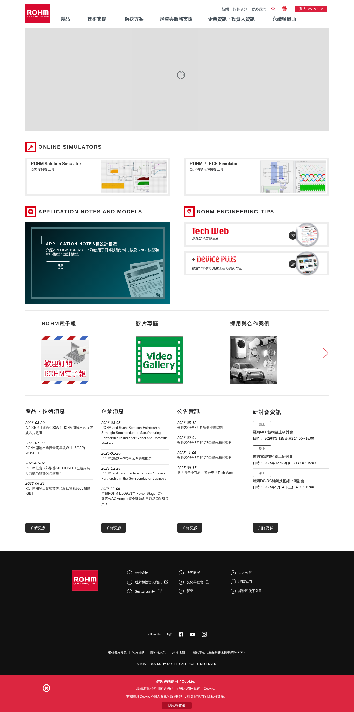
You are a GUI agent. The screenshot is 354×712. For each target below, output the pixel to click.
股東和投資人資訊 (148, 582)
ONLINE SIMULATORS (70, 147)
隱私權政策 (158, 652)
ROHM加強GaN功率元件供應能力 (126, 458)
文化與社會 (195, 582)
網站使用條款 (117, 652)
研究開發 (193, 572)
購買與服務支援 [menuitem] (176, 19)
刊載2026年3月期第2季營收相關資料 (204, 458)
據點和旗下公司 (250, 591)
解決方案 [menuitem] (134, 19)
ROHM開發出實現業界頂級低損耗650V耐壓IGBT (57, 491)
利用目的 (138, 652)
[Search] (273, 8)
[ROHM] (37, 15)
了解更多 (38, 527)
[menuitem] (282, 19)
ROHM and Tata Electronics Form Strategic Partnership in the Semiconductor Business (134, 475)
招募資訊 (240, 9)
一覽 (58, 266)
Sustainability (145, 591)
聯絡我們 (259, 9)
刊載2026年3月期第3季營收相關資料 (204, 443)
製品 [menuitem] (65, 19)
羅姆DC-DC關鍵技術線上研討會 (279, 481)
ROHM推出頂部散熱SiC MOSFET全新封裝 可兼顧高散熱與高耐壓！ (57, 470)
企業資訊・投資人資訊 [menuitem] (231, 19)
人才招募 (245, 572)
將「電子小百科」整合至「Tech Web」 (206, 473)
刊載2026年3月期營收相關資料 (200, 428)
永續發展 (282, 19)
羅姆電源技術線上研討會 (273, 456)
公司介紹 (141, 572)
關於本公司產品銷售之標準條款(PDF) (219, 652)
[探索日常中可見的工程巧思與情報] (256, 259)
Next (326, 353)
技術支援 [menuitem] (97, 19)
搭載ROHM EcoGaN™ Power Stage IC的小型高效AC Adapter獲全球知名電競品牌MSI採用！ (134, 499)
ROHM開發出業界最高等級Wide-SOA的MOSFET (55, 450)
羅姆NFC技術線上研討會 (273, 432)
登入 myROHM (311, 9)
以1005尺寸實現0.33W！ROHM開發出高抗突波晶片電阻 (59, 430)
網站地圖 (178, 652)
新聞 (225, 9)
